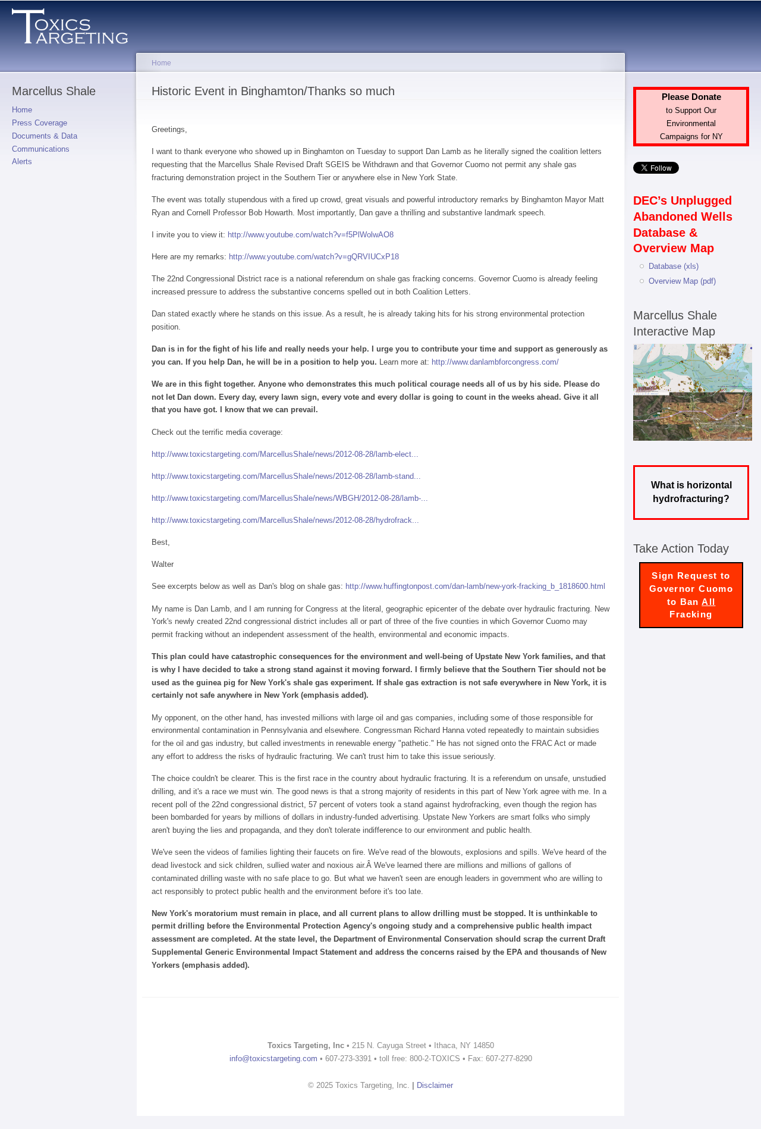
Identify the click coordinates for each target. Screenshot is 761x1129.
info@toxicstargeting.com (273, 1058)
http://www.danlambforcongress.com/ (495, 361)
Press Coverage (39, 122)
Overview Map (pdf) (682, 281)
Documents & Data (44, 135)
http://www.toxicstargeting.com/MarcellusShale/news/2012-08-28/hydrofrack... (285, 520)
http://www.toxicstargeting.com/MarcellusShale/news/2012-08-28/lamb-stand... (286, 476)
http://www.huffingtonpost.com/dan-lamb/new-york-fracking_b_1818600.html (475, 586)
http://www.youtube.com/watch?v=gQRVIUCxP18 (314, 256)
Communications (41, 149)
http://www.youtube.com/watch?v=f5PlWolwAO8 (311, 234)
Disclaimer (435, 1085)
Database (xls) (674, 266)
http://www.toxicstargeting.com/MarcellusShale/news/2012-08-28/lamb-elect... (285, 454)
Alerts (22, 161)
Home (22, 109)
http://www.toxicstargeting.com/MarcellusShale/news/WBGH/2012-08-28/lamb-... (290, 498)
